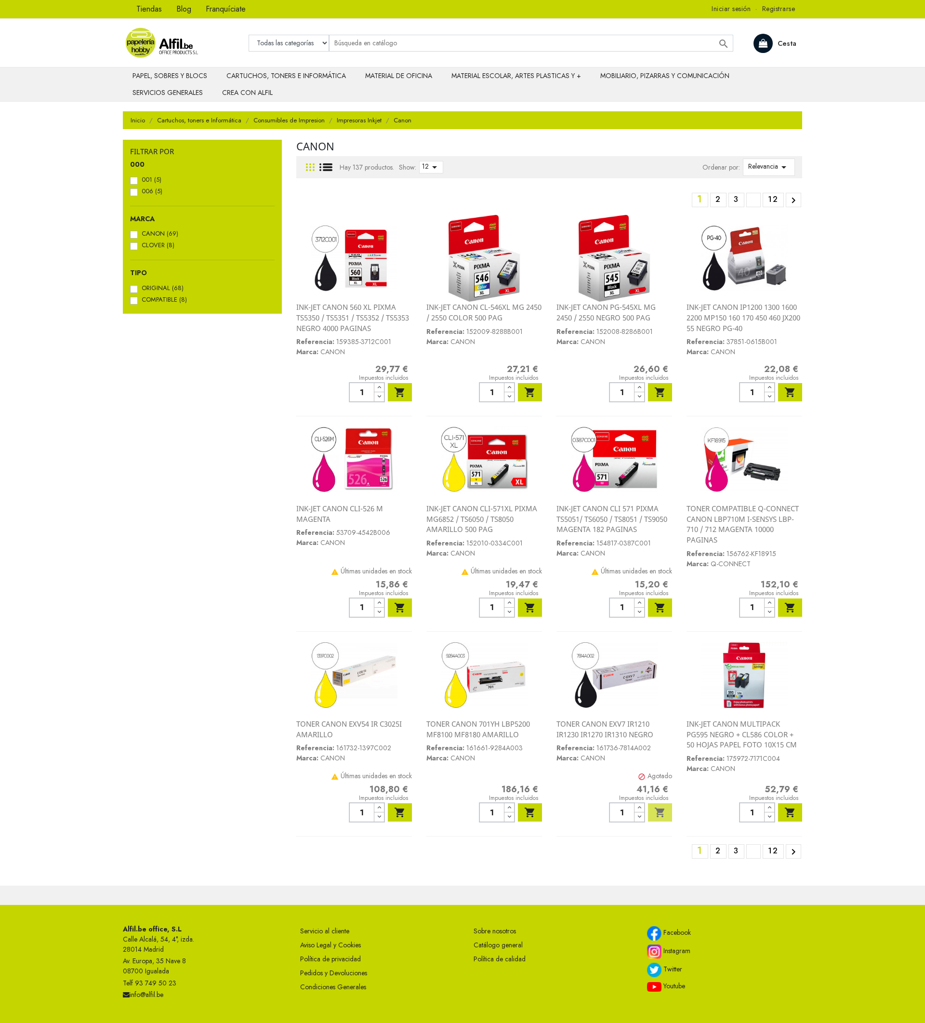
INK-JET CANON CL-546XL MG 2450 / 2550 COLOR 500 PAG (484, 312)
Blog (183, 8)
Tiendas (149, 8)
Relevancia (769, 167)
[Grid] (310, 167)
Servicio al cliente (324, 931)
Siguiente (793, 200)
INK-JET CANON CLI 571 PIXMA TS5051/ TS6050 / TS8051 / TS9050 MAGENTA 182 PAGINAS (611, 519)
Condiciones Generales (333, 987)
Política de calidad (500, 959)
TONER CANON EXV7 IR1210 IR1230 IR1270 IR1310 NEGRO (604, 729)
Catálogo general (498, 945)
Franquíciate (226, 8)
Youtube (673, 986)
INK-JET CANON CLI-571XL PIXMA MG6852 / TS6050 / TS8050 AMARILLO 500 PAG (481, 519)
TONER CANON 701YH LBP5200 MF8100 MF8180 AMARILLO (478, 729)
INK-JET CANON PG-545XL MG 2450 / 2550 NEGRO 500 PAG (606, 312)
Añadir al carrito (400, 392)
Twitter (671, 969)
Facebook (676, 932)
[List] (325, 167)
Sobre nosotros (495, 931)
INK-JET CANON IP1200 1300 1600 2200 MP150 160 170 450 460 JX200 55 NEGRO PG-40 (743, 317)
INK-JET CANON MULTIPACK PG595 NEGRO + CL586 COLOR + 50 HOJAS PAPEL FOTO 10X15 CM (742, 734)
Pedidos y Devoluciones (333, 973)
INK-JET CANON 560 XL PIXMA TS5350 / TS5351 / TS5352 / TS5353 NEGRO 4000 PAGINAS (352, 317)
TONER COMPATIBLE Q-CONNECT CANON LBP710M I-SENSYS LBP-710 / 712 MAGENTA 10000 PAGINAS (743, 524)
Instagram (675, 951)
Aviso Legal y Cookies (330, 945)
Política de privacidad (330, 959)
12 (431, 167)
